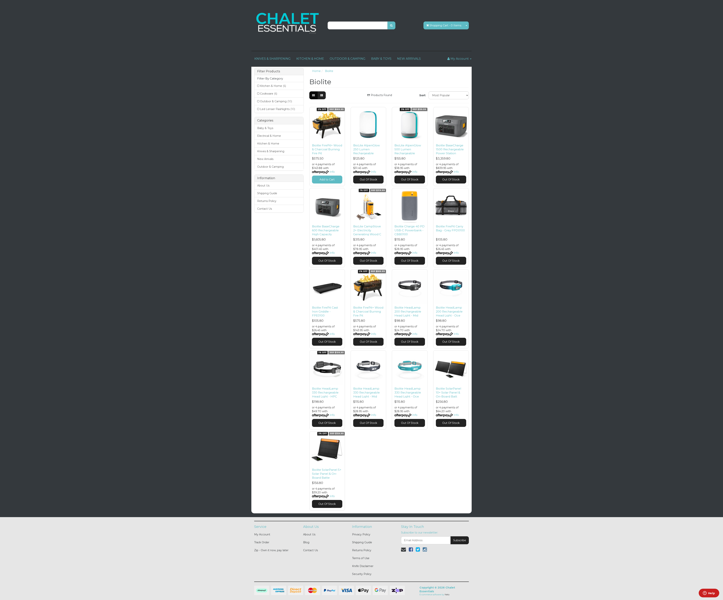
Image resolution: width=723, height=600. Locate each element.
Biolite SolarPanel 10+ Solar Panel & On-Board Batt (448, 392)
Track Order (261, 542)
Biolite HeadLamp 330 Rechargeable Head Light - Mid (366, 392)
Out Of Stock (368, 179)
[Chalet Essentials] (288, 23)
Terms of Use (360, 558)
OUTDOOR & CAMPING (347, 58)
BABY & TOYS (381, 58)
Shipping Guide (267, 193)
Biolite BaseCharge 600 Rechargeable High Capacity (325, 230)
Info (332, 172)
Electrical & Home (269, 136)
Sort (422, 95)
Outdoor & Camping (276, 101)
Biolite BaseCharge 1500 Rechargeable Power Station (450, 149)
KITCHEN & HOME (310, 58)
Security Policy (361, 574)
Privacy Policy (361, 534)
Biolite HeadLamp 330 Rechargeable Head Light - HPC (325, 392)
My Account (262, 534)
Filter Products (268, 71)
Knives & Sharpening (270, 151)
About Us (263, 185)
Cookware (268, 93)
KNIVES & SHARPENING (272, 58)
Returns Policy (266, 201)
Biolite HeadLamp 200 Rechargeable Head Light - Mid (407, 311)
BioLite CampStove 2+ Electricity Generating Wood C (367, 230)
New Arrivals (265, 159)
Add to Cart (327, 179)
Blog (306, 542)
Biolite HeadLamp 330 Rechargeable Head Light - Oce (407, 392)
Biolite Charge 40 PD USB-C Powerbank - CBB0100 (409, 230)
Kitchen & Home (273, 86)
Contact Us (264, 208)
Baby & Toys (265, 128)
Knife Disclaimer (362, 566)
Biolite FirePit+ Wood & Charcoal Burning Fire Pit (327, 149)
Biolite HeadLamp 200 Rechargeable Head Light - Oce (449, 311)
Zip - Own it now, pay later (271, 550)
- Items (445, 25)
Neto (447, 594)
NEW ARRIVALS (409, 58)
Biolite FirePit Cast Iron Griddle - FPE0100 (325, 311)
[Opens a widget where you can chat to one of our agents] (709, 593)
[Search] (391, 25)
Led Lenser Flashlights (277, 109)
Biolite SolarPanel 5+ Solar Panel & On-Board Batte (326, 473)
